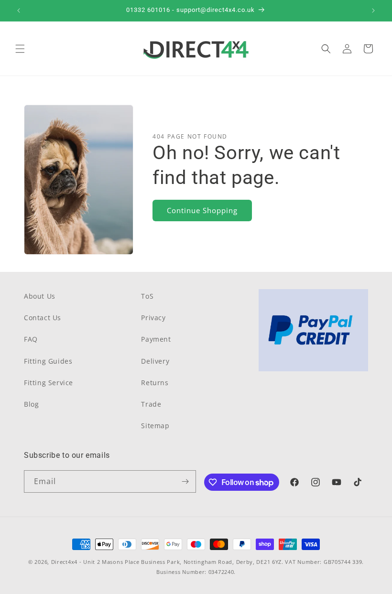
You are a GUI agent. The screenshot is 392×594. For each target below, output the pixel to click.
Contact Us (42, 317)
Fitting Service (48, 382)
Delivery (155, 361)
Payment (156, 339)
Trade (151, 404)
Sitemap (155, 425)
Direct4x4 (64, 561)
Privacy (153, 317)
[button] (20, 48)
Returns (154, 382)
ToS (147, 296)
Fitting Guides (48, 361)
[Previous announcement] (18, 10)
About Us (39, 296)
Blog (31, 404)
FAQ (31, 339)
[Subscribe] (185, 481)
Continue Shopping (202, 210)
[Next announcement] (373, 10)
